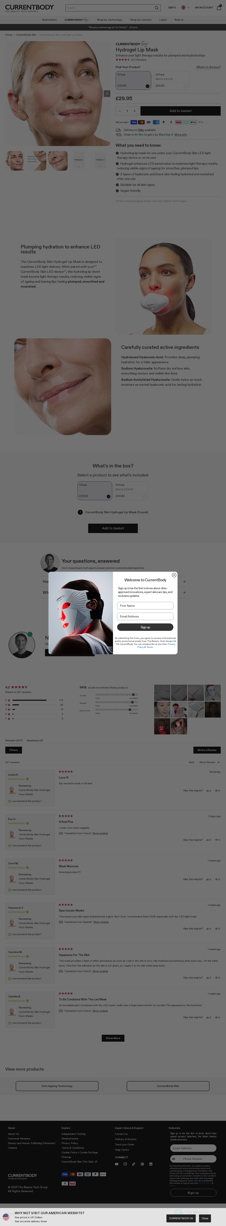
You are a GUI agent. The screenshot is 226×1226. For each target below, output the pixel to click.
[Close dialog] (174, 575)
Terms (149, 647)
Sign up (145, 627)
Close (205, 1218)
